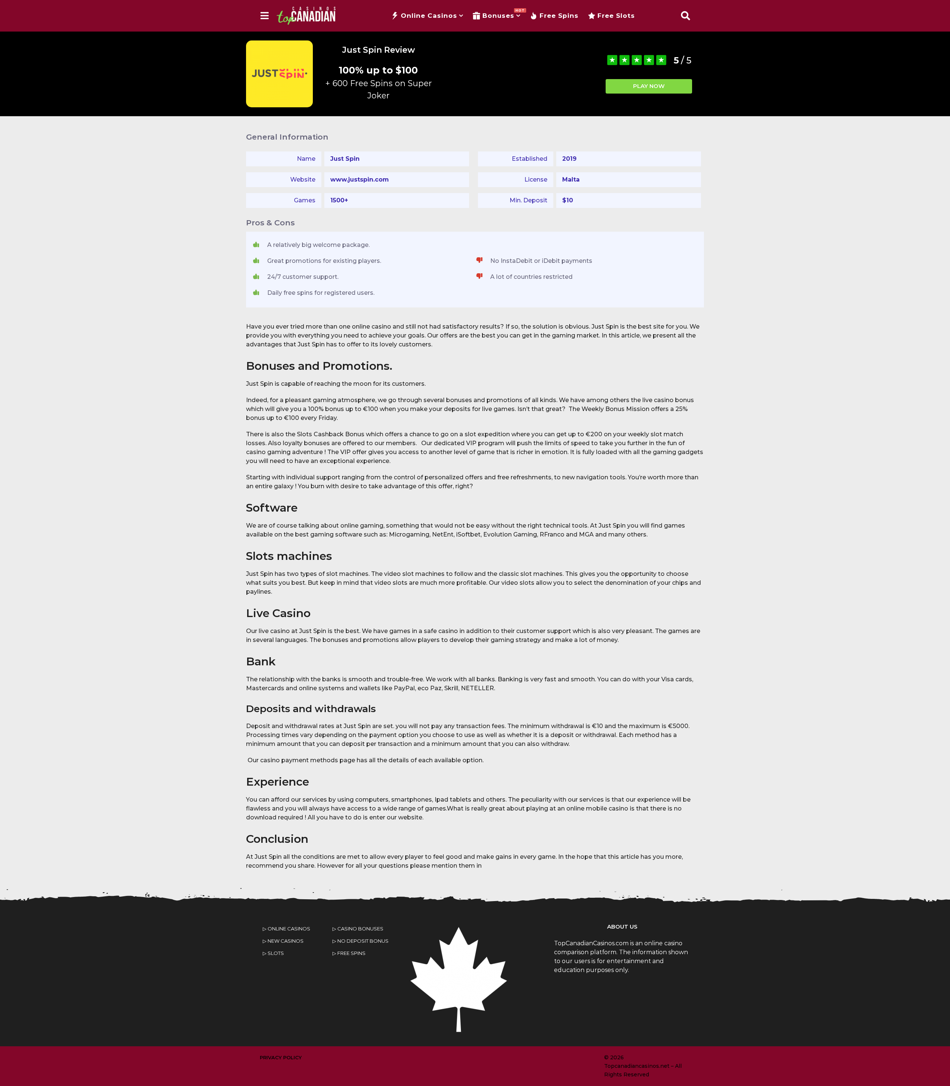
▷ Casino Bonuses (357, 929)
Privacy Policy (281, 1057)
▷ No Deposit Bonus (360, 941)
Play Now (649, 85)
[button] (264, 15)
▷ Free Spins (349, 953)
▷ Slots (273, 953)
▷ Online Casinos (286, 929)
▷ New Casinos (283, 941)
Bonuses (501, 14)
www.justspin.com (359, 179)
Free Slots (616, 15)
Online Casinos (429, 15)
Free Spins (559, 15)
